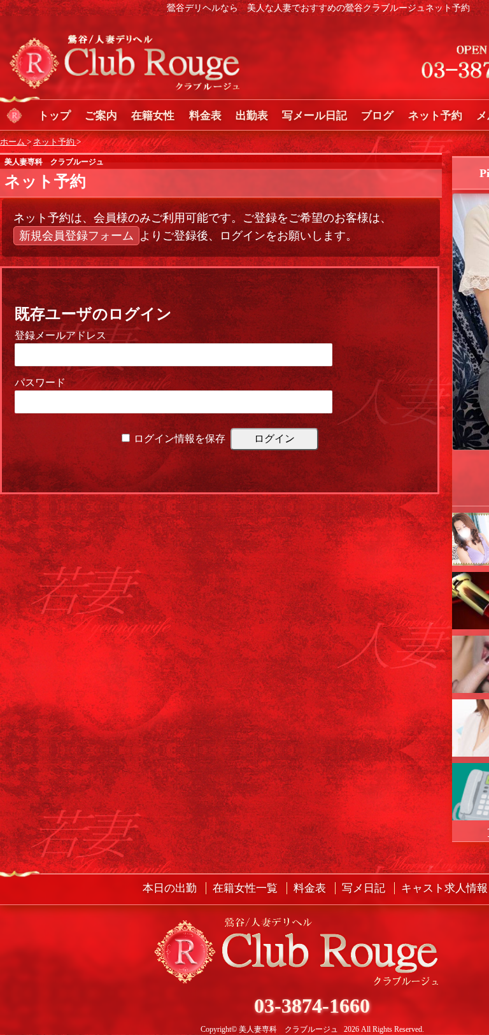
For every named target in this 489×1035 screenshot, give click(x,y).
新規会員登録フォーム (76, 235)
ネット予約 (435, 116)
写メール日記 (314, 116)
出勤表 (252, 116)
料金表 (205, 116)
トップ (54, 116)
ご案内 (101, 116)
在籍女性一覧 (245, 888)
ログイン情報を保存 (179, 438)
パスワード (40, 382)
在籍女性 (152, 116)
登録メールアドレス (60, 335)
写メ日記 (363, 888)
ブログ (377, 116)
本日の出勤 (170, 888)
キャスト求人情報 (444, 888)
